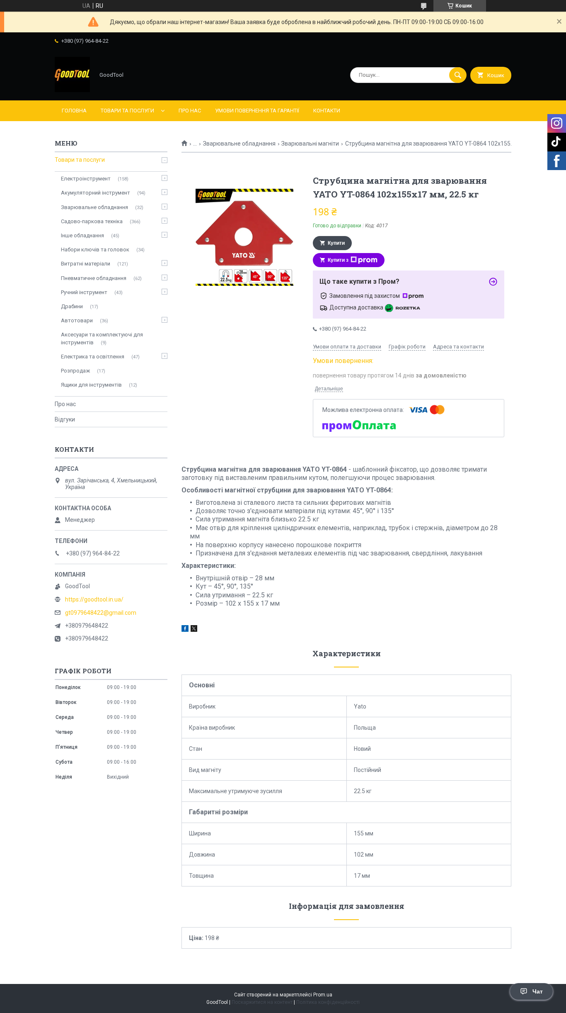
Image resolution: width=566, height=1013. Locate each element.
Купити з (338, 260)
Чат (537, 991)
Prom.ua (322, 995)
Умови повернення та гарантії (257, 110)
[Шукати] (458, 75)
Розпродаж (75, 371)
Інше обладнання (82, 235)
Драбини (72, 306)
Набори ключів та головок (95, 249)
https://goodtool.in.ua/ (94, 599)
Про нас (190, 110)
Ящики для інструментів (91, 385)
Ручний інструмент (84, 292)
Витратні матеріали (85, 264)
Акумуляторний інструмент (95, 193)
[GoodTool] (72, 90)
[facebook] (185, 629)
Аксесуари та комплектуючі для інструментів (102, 338)
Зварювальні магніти (310, 143)
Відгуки (65, 419)
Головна (74, 110)
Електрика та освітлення (92, 356)
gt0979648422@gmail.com (100, 612)
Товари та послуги (127, 110)
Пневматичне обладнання (93, 278)
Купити (336, 243)
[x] (194, 629)
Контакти (326, 110)
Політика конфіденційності (328, 1002)
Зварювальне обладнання (239, 143)
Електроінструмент (86, 178)
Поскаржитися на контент (262, 1002)
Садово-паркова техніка (92, 221)
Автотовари (77, 320)
